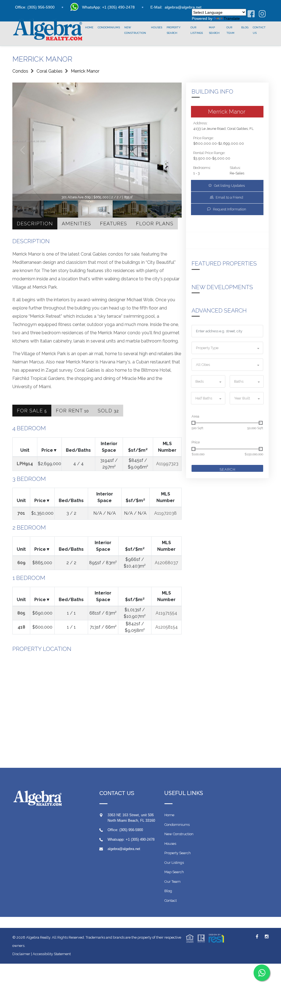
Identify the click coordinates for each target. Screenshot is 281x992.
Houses (156, 27)
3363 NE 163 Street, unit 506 (131, 815)
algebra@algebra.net (183, 7)
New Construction (135, 30)
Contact (170, 900)
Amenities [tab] (76, 223)
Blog (244, 27)
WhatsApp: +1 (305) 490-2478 (108, 7)
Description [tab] (35, 223)
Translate (232, 18)
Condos (20, 71)
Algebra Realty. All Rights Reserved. (56, 937)
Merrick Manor (85, 71)
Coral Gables (49, 71)
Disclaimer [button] (21, 954)
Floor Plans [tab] (154, 223)
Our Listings (196, 30)
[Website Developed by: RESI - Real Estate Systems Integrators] (205, 938)
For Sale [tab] (32, 410)
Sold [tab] (108, 410)
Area (195, 416)
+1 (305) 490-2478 (140, 839)
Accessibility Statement (52, 954)
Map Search (214, 30)
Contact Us (259, 30)
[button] (227, 347)
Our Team (230, 30)
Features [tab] (113, 223)
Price (196, 442)
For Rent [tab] (72, 410)
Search (227, 469)
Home (89, 27)
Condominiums (109, 27)
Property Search (174, 30)
